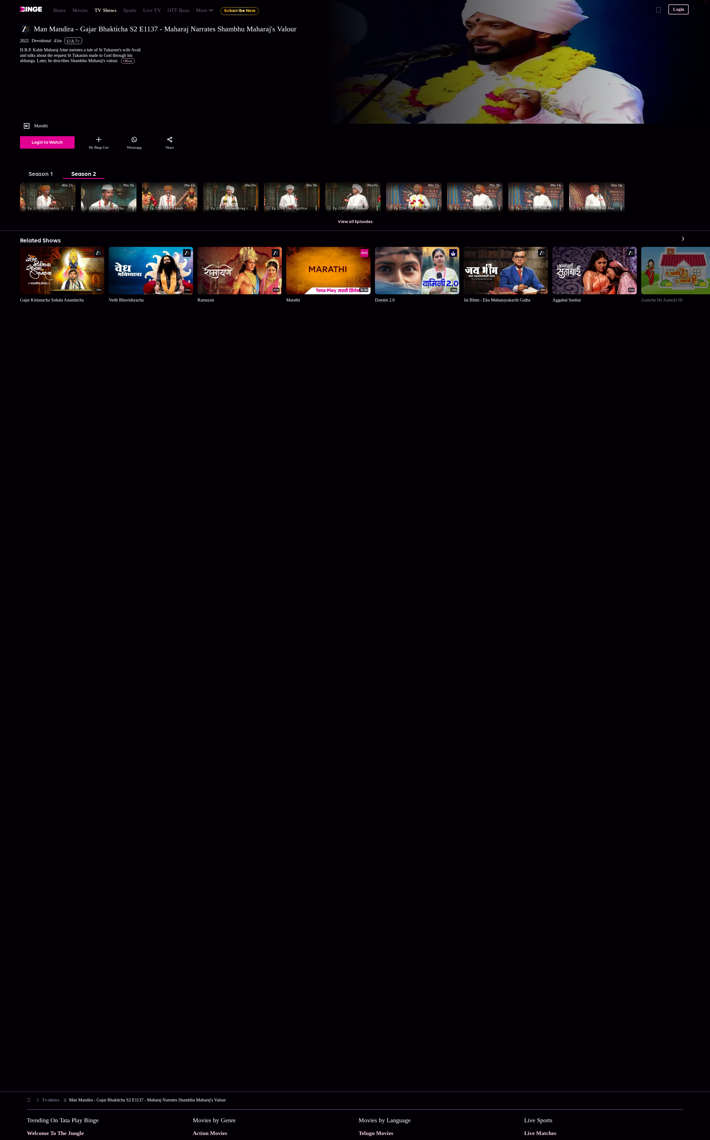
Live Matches (540, 1133)
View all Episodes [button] (355, 222)
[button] (50, 198)
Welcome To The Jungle (55, 1133)
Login (678, 9)
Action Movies (210, 1133)
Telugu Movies (376, 1133)
